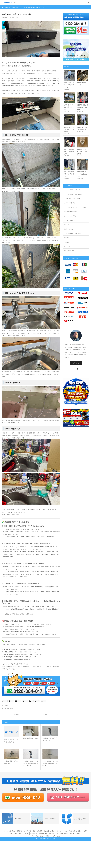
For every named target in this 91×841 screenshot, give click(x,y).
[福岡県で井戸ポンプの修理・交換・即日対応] (69, 97)
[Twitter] (74, 368)
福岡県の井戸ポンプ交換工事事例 (82, 128)
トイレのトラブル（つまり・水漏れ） (73, 194)
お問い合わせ (76, 363)
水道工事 (66, 224)
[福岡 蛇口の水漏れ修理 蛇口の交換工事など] (50, 731)
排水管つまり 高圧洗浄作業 (70, 211)
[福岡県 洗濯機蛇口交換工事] (31, 731)
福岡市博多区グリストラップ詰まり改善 (82, 174)
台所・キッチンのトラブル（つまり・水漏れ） (75, 207)
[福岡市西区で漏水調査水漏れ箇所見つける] (69, 164)
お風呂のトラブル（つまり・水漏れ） (73, 190)
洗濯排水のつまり (68, 229)
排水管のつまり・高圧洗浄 (70, 216)
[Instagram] (77, 368)
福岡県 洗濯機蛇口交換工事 (30, 738)
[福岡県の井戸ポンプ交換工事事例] (82, 119)
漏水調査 (66, 237)
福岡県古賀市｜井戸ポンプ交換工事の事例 (69, 85)
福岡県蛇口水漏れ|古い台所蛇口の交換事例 (11, 741)
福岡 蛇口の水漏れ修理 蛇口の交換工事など (49, 739)
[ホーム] (2, 7)
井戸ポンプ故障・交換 (69, 203)
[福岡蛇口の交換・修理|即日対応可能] (11, 754)
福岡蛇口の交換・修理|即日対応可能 (11, 762)
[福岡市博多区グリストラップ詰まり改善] (82, 164)
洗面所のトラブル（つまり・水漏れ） (73, 233)
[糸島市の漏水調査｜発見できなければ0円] (69, 142)
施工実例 (19, 831)
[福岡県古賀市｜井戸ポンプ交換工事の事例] (69, 75)
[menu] (88, 2)
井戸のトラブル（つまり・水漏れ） (72, 198)
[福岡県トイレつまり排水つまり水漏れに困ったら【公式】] (9, 2)
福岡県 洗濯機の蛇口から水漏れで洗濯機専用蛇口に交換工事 (50, 763)
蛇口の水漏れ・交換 (13, 17)
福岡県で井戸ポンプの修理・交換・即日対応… (69, 107)
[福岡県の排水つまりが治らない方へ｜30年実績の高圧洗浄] (69, 119)
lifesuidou (9, 706)
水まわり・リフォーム (69, 220)
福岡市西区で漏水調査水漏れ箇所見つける (69, 174)
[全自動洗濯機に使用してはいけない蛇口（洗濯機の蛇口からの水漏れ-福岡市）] (31, 754)
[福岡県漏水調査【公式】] (82, 75)
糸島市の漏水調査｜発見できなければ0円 (69, 152)
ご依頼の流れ (11, 831)
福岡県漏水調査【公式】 (81, 84)
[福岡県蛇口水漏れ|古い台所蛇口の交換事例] (11, 731)
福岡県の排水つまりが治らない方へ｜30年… (69, 129)
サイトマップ (63, 831)
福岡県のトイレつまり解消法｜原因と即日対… (82, 152)
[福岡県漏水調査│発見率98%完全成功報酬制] (82, 97)
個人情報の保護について (51, 831)
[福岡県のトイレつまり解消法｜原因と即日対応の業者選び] (82, 142)
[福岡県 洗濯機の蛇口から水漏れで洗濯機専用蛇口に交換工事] (50, 754)
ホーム (3, 831)
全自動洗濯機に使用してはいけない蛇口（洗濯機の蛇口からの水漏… (30, 763)
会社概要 (39, 831)
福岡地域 (66, 242)
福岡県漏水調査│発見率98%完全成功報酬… (82, 107)
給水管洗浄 (67, 246)
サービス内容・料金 (29, 831)
